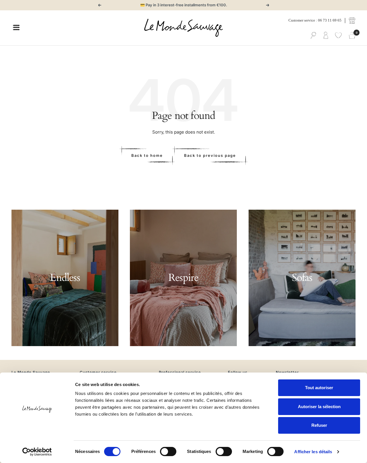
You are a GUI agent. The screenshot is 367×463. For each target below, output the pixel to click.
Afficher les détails (313, 451)
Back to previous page (210, 155)
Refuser (319, 425)
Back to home (147, 155)
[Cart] (352, 35)
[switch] (168, 451)
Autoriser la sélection (319, 406)
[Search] (313, 35)
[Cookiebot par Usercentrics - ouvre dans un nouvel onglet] (37, 451)
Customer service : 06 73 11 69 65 (314, 20)
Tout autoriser (319, 387)
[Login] (326, 35)
